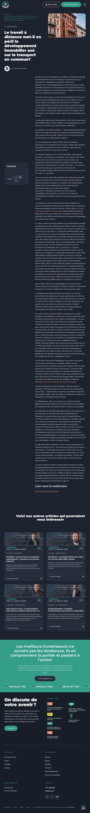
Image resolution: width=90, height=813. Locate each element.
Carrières (7, 764)
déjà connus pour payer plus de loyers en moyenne (57, 382)
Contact (6, 768)
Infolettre (48, 764)
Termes (15, 807)
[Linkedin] (16, 180)
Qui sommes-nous (10, 757)
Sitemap (28, 807)
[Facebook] (16, 177)
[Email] (20, 177)
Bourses (47, 757)
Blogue (47, 761)
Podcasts (48, 768)
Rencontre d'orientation (52, 775)
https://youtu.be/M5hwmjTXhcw (47, 491)
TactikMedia (72, 807)
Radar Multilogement (51, 771)
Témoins (22, 807)
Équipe (6, 761)
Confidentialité (7, 807)
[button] (84, 4)
